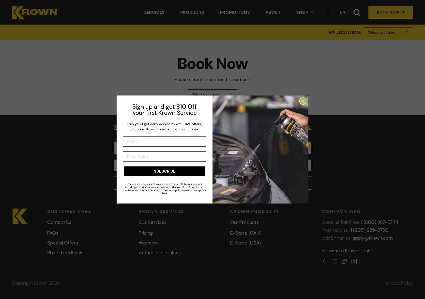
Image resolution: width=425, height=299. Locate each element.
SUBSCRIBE (164, 171)
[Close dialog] (303, 101)
